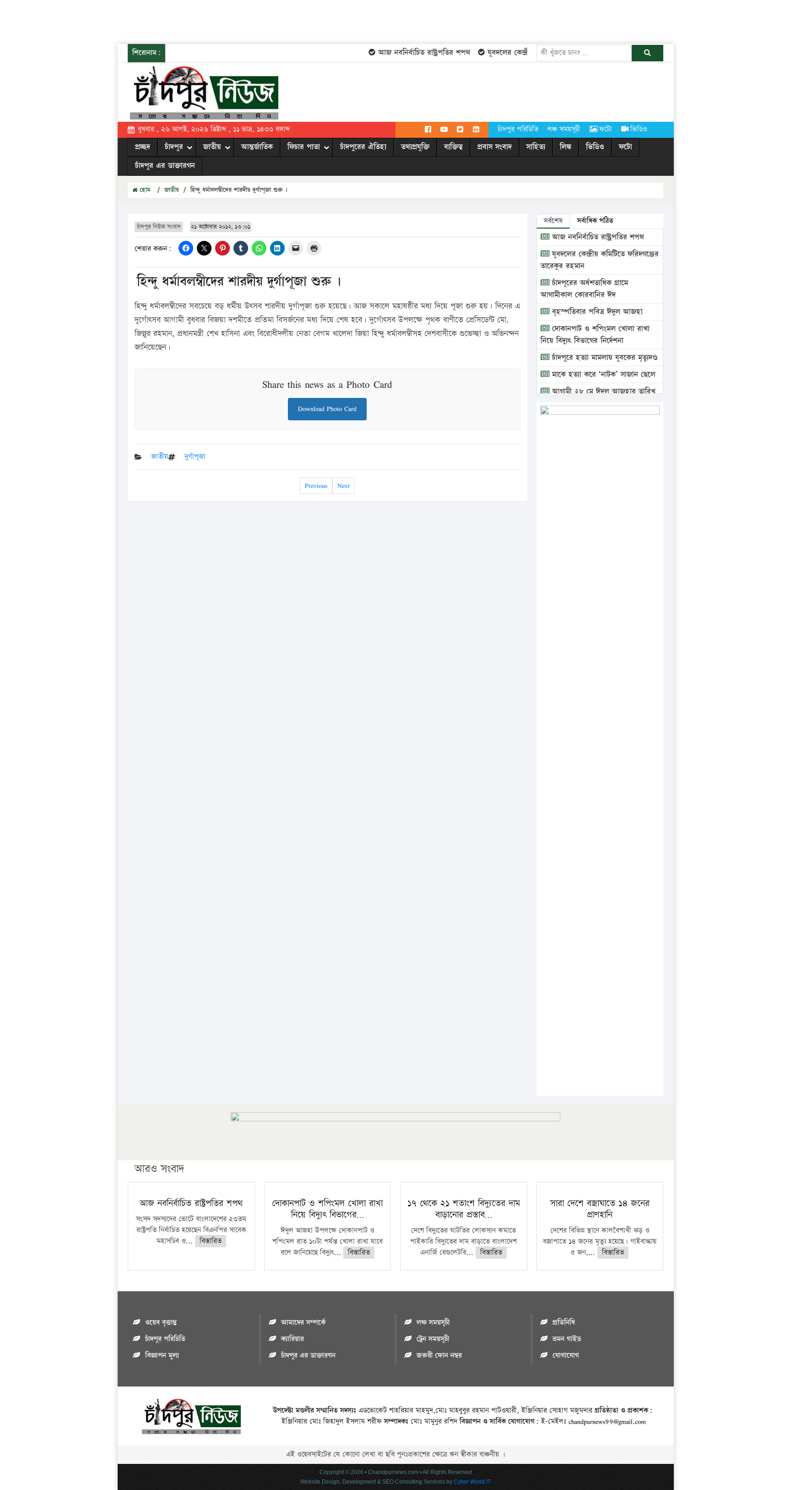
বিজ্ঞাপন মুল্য (162, 1355)
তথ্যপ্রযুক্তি (415, 146)
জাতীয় (212, 146)
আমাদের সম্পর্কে (303, 1322)
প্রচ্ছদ (142, 146)
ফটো (605, 129)
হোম (144, 190)
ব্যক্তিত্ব (453, 146)
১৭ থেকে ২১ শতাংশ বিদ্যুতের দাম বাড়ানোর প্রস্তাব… (463, 1209)
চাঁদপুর (174, 146)
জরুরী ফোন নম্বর (439, 1355)
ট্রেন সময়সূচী (433, 1339)
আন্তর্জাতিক (257, 146)
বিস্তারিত (211, 1241)
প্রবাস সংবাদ (494, 146)
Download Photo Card (327, 408)
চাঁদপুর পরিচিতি (518, 129)
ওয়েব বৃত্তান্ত (161, 1322)
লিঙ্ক (565, 146)
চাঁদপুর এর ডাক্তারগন (165, 165)
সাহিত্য (535, 146)
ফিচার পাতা (303, 146)
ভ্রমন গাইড (567, 1339)
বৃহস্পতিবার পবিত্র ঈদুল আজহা (596, 311)
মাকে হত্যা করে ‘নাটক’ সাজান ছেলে (602, 374)
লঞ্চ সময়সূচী (563, 129)
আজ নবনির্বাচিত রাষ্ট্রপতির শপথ (412, 52)
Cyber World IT (472, 1482)
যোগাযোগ (566, 1355)
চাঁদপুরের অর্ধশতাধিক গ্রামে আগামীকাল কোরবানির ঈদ (584, 288)
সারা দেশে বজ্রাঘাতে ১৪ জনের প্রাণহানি (600, 1209)
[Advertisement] (166, 20)
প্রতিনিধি (564, 1322)
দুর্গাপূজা (195, 456)
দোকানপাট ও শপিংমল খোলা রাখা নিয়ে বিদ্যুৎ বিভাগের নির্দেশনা (595, 334)
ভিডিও (638, 129)
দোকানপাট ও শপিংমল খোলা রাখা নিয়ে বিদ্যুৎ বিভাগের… (327, 1209)
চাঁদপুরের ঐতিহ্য (363, 146)
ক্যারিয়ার (292, 1339)
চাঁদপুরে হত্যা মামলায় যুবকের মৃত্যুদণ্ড (603, 357)
